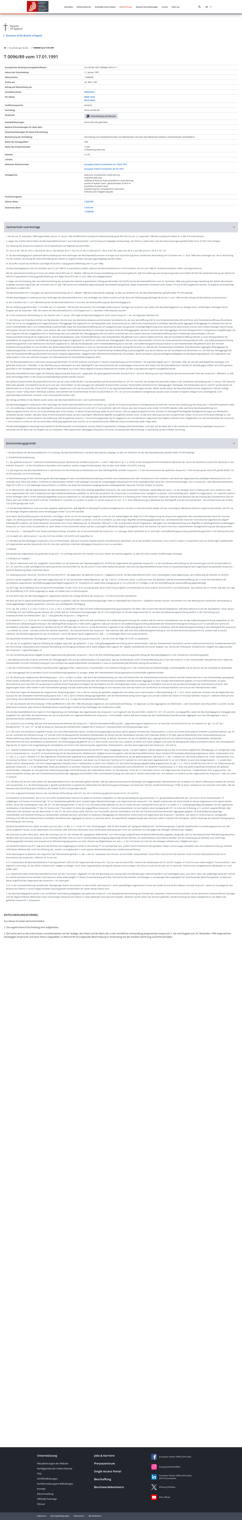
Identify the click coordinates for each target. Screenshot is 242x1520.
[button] (121, 227)
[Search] (199, 7)
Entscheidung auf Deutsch (103, 116)
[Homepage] (5, 48)
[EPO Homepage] (37, 7)
